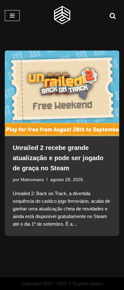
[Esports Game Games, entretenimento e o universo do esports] (62, 15)
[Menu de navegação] (12, 15)
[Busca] (112, 15)
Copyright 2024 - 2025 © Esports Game (62, 283)
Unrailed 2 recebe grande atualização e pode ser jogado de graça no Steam (58, 158)
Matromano (32, 179)
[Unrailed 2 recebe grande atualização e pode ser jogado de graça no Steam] (62, 93)
